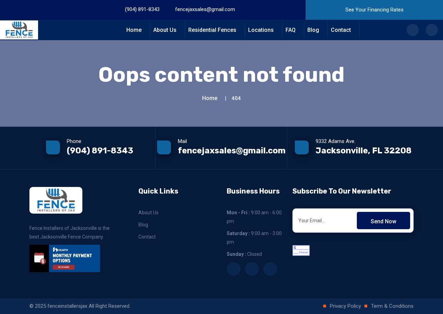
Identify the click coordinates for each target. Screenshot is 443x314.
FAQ (291, 30)
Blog (313, 30)
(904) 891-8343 (142, 9)
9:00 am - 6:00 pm (254, 217)
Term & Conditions (392, 306)
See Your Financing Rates (374, 10)
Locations (261, 30)
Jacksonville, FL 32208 (364, 150)
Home (134, 30)
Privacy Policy (345, 306)
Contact (341, 30)
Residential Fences (212, 30)
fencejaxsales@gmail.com (205, 9)
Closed (244, 254)
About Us (165, 30)
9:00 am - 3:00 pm (254, 238)
